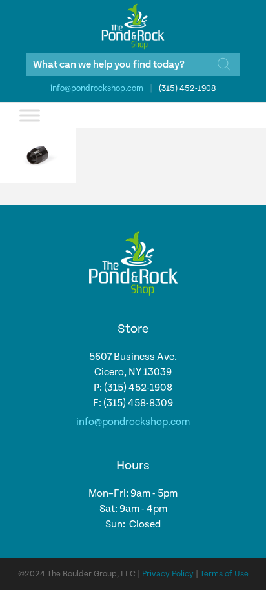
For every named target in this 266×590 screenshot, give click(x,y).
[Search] (224, 64)
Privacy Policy (168, 574)
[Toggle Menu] (29, 115)
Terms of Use (224, 574)
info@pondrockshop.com (96, 88)
